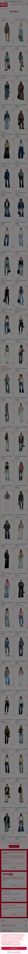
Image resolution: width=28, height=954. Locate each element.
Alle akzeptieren (14, 948)
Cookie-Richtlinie (16, 944)
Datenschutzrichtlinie (6, 944)
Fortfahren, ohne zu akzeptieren (14, 952)
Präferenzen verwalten (6, 942)
